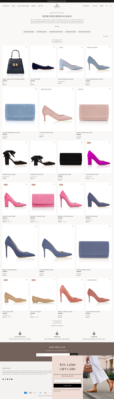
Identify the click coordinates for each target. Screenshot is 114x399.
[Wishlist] (106, 6)
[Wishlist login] (26, 47)
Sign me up (74, 355)
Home (51, 12)
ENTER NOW (67, 385)
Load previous (57, 41)
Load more (57, 322)
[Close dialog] (112, 357)
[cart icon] (111, 6)
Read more (57, 26)
